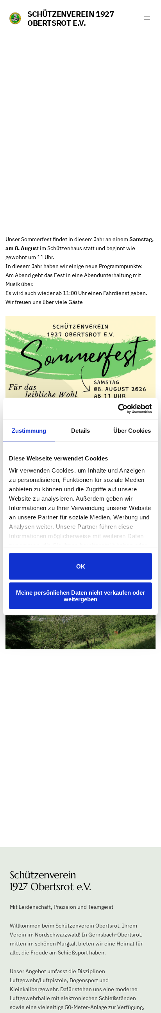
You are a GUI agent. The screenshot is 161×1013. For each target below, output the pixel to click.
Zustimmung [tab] (29, 430)
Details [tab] (80, 430)
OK (80, 566)
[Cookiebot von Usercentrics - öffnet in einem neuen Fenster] (118, 409)
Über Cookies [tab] (132, 430)
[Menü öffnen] (147, 18)
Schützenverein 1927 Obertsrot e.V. (70, 18)
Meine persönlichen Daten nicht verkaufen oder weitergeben (80, 595)
